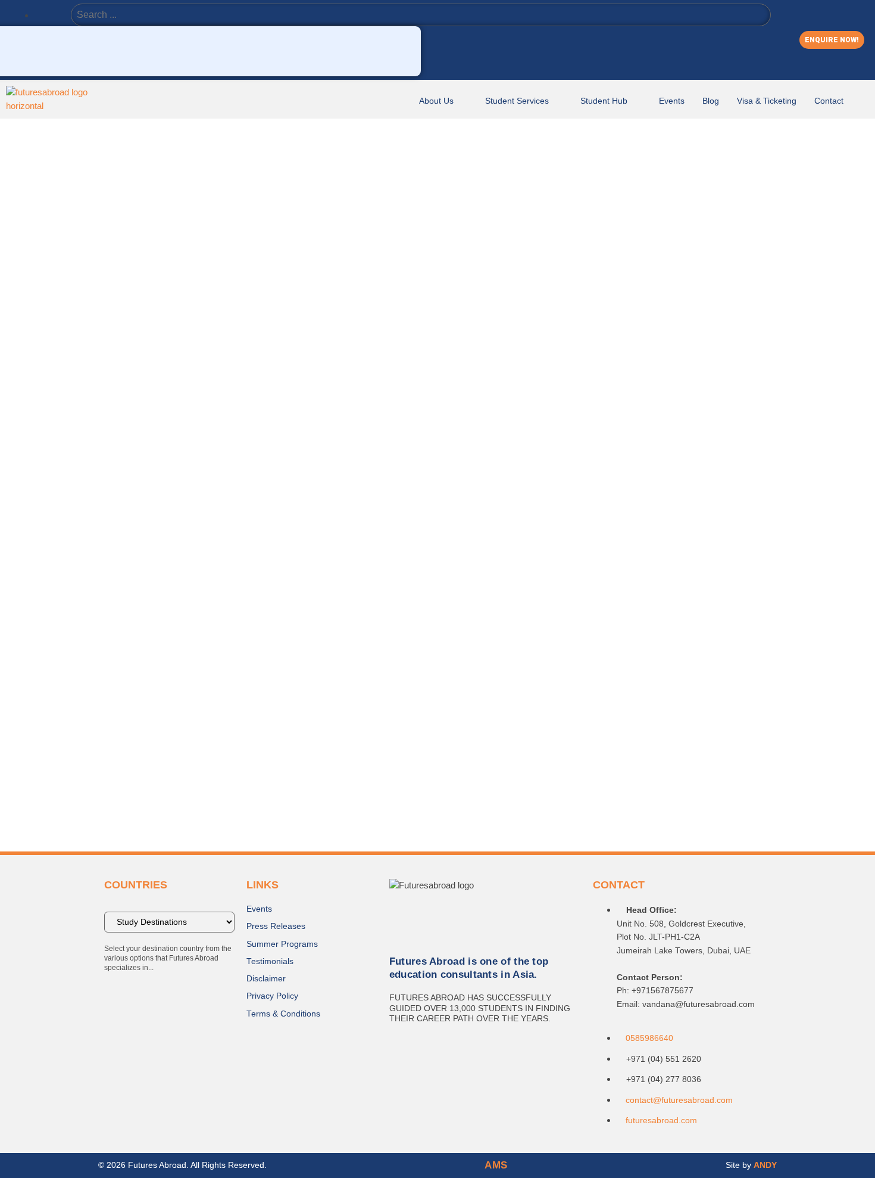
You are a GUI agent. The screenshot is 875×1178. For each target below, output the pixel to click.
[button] (831, 40)
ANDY (765, 1165)
